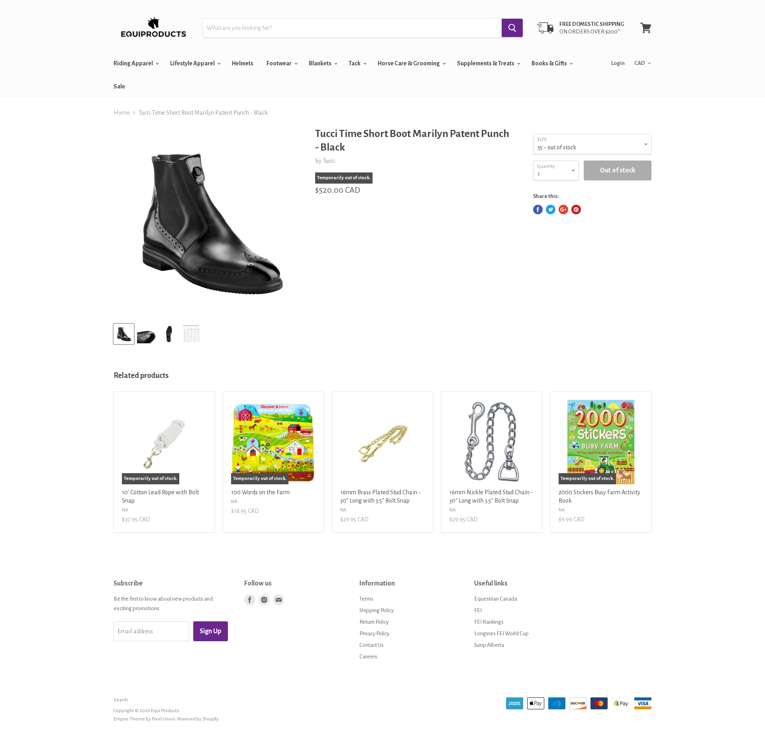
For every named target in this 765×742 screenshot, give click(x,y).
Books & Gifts (550, 63)
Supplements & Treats (486, 63)
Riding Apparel (134, 63)
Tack (355, 63)
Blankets (320, 63)
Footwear (279, 63)
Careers (368, 657)
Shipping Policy (376, 610)
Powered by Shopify (198, 719)
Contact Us (371, 645)
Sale (119, 86)
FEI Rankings (489, 622)
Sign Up (211, 631)
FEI (478, 610)
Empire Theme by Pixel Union (144, 719)
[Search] (512, 28)
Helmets (242, 63)
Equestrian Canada (495, 599)
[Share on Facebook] (538, 209)
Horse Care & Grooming (409, 63)
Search (121, 700)
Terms (366, 599)
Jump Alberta (489, 645)
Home (122, 113)
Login (618, 63)
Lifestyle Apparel (193, 63)
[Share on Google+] (563, 209)
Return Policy (373, 622)
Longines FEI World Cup (501, 633)
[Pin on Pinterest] (576, 209)
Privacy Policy (374, 633)
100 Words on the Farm (260, 492)
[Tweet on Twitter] (550, 209)
